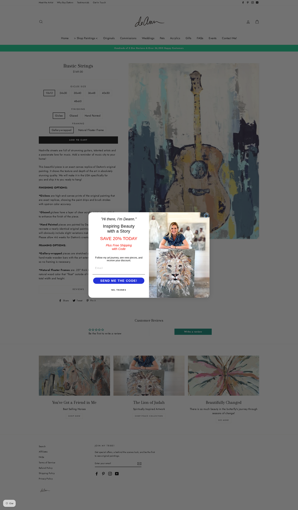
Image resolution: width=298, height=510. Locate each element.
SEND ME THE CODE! (118, 280)
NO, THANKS (118, 290)
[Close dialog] (206, 216)
